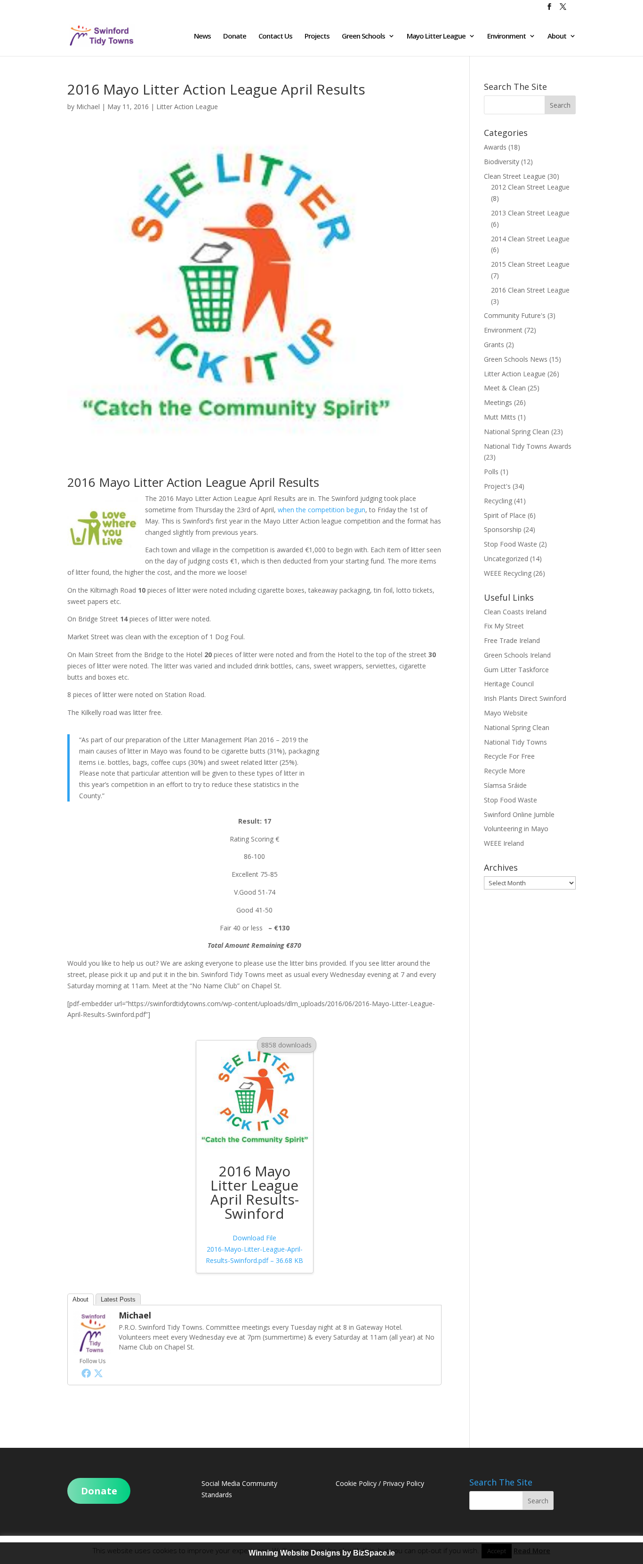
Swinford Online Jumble (519, 814)
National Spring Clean (516, 431)
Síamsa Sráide (505, 785)
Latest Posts (118, 1299)
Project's (497, 486)
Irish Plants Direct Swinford (525, 698)
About (556, 36)
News (202, 36)
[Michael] (92, 1349)
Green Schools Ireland (517, 655)
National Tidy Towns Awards (527, 446)
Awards (495, 147)
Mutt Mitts (500, 417)
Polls (491, 471)
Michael (88, 106)
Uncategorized (506, 558)
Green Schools (363, 36)
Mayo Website (506, 712)
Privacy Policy (403, 1483)
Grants (494, 344)
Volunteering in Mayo (516, 828)
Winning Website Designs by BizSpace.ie (322, 1553)
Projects (317, 36)
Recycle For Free (509, 756)
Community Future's (515, 315)
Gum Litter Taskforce (516, 669)
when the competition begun (321, 509)
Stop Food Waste (510, 544)
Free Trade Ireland (512, 640)
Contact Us (275, 36)
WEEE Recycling (507, 573)
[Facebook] (86, 1373)
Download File (254, 1249)
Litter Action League (187, 106)
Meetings (498, 402)
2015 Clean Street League (530, 264)
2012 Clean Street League (530, 187)
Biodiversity (501, 161)
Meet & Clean (505, 387)
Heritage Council (509, 683)
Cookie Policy (356, 1483)
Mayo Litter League (436, 36)
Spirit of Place (505, 515)
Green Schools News (515, 359)
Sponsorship (503, 529)
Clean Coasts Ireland (515, 611)
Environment (506, 36)
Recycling (498, 500)
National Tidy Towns (515, 742)
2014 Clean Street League (530, 238)
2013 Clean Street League (530, 212)
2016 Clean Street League (530, 290)
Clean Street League (515, 176)
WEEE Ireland (504, 843)
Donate (234, 36)
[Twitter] (98, 1373)
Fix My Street (504, 625)
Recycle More (504, 770)
